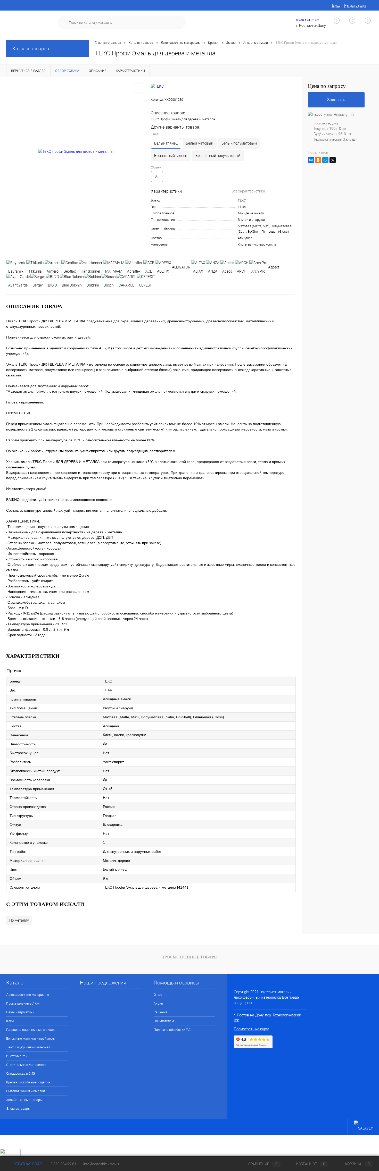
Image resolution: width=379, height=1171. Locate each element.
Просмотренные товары (189, 957)
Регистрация (355, 5)
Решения (160, 1012)
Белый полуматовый (239, 143)
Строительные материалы (26, 1065)
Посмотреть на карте (251, 1029)
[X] (332, 160)
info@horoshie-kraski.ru (102, 1164)
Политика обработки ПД (172, 1030)
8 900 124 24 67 (307, 20)
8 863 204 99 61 (63, 1164)
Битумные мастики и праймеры (30, 1038)
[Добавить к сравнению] (138, 99)
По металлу (19, 920)
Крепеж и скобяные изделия (28, 1082)
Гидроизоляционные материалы (30, 1030)
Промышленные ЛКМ (22, 1003)
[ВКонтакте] (311, 160)
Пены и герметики (20, 1012)
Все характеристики (248, 191)
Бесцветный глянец (170, 156)
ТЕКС (242, 200)
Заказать (336, 99)
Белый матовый (199, 143)
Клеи (10, 1021)
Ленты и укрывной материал (28, 1047)
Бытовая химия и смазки (25, 1091)
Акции (158, 1003)
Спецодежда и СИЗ (20, 1073)
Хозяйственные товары (24, 1100)
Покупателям (164, 1021)
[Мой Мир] (325, 160)
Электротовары (18, 1108)
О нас (158, 995)
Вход (336, 5)
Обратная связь (28, 1164)
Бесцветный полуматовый (217, 156)
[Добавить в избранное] (138, 88)
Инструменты (16, 1056)
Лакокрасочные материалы (27, 995)
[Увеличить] (75, 151)
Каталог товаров (30, 48)
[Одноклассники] (318, 160)
